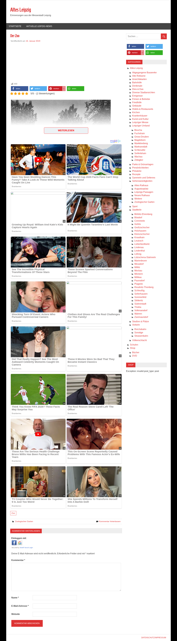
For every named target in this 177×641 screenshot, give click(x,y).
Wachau (138, 156)
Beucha (138, 130)
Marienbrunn (140, 260)
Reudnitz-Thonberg (143, 287)
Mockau (138, 270)
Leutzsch (138, 241)
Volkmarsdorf (140, 310)
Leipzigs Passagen (143, 192)
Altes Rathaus (141, 185)
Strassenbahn (141, 336)
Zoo (13, 513)
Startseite (15, 26)
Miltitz (137, 267)
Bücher (135, 352)
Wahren (138, 314)
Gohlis (137, 224)
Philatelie (136, 171)
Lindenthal (139, 250)
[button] (19, 88)
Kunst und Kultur (140, 119)
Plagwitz (138, 284)
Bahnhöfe (137, 82)
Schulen (134, 345)
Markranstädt (140, 146)
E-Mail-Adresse (20, 606)
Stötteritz (138, 300)
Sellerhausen (141, 294)
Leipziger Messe (140, 122)
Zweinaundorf (141, 317)
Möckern (138, 274)
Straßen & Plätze (140, 321)
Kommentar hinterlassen (110, 521)
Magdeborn (140, 140)
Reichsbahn (140, 329)
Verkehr (136, 325)
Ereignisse (137, 96)
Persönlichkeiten (140, 168)
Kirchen (136, 112)
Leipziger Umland (141, 125)
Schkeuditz (139, 150)
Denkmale (137, 86)
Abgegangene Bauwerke (144, 72)
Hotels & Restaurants (142, 109)
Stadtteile (136, 210)
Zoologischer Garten (24, 521)
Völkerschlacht (139, 340)
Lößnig (137, 254)
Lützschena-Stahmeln (145, 257)
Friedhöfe (137, 102)
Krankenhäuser (139, 116)
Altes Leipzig (20, 10)
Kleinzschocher (142, 234)
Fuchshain (139, 133)
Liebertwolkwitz (142, 244)
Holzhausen (140, 231)
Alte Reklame (138, 76)
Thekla (137, 307)
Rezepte (136, 174)
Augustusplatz (141, 189)
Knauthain (139, 237)
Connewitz (139, 221)
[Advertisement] (66, 61)
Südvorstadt (140, 304)
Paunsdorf (139, 280)
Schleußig (139, 290)
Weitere (138, 198)
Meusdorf (139, 264)
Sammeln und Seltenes (143, 177)
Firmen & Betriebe (141, 99)
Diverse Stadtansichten (143, 92)
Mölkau (138, 277)
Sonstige (138, 332)
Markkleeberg (141, 143)
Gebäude (136, 106)
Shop (132, 348)
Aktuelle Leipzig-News (39, 26)
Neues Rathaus (142, 195)
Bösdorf (138, 217)
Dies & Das (137, 89)
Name (15, 597)
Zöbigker (138, 160)
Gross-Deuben (141, 137)
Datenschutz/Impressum (153, 638)
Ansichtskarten (139, 79)
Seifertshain (140, 153)
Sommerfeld (140, 297)
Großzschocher (141, 227)
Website (15, 614)
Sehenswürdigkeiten (142, 181)
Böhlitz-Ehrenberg (143, 214)
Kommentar (18, 560)
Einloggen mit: (19, 538)
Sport (134, 206)
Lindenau (139, 247)
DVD (134, 356)
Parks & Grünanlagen (142, 164)
